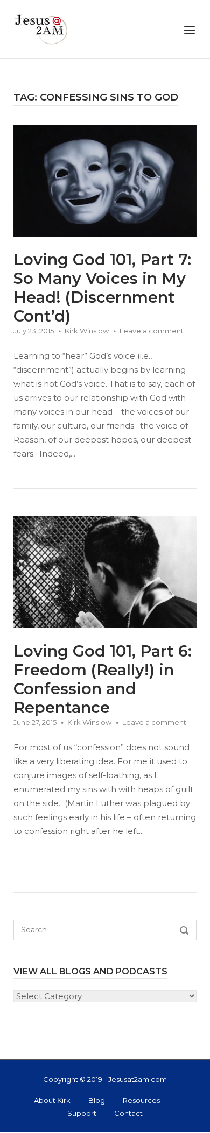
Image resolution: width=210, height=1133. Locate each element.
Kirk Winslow (87, 330)
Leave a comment (152, 330)
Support (81, 1113)
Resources (141, 1100)
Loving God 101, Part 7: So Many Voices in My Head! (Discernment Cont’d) (102, 287)
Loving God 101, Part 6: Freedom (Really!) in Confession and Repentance (102, 679)
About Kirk (52, 1100)
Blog (96, 1100)
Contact (128, 1113)
